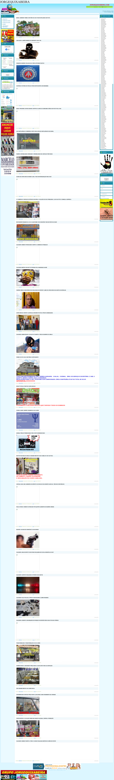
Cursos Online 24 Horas (52, 769)
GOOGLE (103, 185)
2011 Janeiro (103, 25)
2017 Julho (103, 102)
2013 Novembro (103, 59)
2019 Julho (103, 126)
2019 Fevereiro (103, 121)
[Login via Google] (9, 49)
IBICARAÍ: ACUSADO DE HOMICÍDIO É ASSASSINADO (27, 529)
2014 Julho (103, 67)
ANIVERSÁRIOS (11, 62)
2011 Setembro (103, 33)
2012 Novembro (103, 47)
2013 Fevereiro (103, 50)
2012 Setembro (103, 45)
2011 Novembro (103, 35)
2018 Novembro (103, 118)
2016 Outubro (103, 93)
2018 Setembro (103, 116)
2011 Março (103, 27)
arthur (33, 37)
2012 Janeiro (103, 37)
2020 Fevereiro (103, 133)
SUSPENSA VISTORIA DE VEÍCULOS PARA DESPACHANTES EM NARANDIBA (32, 85)
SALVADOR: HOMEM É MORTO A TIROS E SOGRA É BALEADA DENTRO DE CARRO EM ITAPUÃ (36, 741)
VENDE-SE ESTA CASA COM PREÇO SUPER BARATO (27, 357)
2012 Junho (103, 42)
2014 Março (103, 63)
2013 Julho (103, 55)
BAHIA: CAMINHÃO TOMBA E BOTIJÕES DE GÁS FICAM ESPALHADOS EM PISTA (33, 17)
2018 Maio (102, 112)
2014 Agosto (103, 68)
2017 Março (103, 98)
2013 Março (103, 51)
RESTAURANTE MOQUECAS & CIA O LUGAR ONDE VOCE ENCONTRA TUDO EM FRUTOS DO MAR (36, 222)
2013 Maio (102, 53)
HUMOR (4, 61)
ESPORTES (5, 57)
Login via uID (7, 46)
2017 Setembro (103, 104)
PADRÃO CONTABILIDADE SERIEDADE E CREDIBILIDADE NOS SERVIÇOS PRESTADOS (34, 154)
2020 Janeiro (103, 132)
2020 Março (103, 134)
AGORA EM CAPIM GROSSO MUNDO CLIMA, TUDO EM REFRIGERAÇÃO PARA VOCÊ (33, 176)
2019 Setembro (103, 128)
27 (7, 88)
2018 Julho (103, 114)
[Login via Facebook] (6, 49)
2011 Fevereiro (103, 26)
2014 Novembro (103, 71)
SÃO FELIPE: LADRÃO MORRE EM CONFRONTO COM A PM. (28, 40)
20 (7, 87)
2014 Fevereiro (103, 62)
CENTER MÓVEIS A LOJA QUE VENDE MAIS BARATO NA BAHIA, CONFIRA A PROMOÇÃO (34, 718)
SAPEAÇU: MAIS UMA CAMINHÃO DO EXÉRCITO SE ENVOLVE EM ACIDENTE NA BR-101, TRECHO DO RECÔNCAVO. (40, 484)
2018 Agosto (103, 115)
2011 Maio (102, 29)
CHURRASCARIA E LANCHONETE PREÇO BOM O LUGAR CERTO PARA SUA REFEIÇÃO (34, 665)
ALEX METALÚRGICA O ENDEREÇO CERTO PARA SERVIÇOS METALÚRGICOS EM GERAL (35, 131)
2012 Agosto (103, 44)
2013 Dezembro (103, 60)
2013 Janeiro (103, 49)
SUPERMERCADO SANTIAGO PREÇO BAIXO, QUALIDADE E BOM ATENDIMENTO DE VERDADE (36, 694)
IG (101, 191)
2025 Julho (103, 147)
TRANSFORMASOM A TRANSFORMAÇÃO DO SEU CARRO (28, 643)
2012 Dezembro (103, 48)
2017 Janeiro (103, 96)
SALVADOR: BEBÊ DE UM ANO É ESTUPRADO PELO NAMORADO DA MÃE (31, 267)
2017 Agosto (103, 103)
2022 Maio (102, 139)
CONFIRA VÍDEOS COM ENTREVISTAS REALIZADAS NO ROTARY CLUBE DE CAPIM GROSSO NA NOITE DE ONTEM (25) (41, 290)
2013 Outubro (103, 58)
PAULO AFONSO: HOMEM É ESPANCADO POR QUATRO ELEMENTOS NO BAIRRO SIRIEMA (35, 506)
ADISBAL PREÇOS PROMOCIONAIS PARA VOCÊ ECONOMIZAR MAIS (30, 433)
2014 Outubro (103, 70)
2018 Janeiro (103, 108)
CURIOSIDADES (11, 61)
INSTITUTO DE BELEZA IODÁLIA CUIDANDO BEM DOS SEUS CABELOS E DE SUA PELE (34, 455)
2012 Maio (102, 41)
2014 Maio (102, 65)
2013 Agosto (103, 56)
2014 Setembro (103, 69)
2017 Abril (102, 99)
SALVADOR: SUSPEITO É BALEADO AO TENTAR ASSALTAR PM (29, 574)
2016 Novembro (103, 94)
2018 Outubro (103, 117)
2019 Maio (102, 124)
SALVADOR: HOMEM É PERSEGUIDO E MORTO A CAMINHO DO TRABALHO (32, 244)
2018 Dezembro (103, 119)
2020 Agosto (103, 136)
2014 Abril (102, 64)
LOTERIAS (103, 196)
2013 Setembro (103, 57)
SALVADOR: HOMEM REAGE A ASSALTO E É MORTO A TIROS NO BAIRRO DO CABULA (34, 334)
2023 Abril (102, 140)
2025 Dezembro (103, 148)
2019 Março (103, 122)
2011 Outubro (103, 34)
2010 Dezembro (103, 24)
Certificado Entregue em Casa (61, 769)
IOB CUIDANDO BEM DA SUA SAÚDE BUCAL (25, 688)
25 (4, 88)
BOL (102, 188)
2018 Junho (103, 113)
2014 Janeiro (103, 61)
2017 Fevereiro (103, 97)
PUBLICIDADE (5, 64)
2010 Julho (103, 19)
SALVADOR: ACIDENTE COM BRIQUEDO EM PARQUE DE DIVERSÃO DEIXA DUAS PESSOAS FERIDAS (37, 620)
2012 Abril (102, 40)
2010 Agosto (103, 20)
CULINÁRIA (10, 60)
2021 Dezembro (103, 138)
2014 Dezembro (103, 72)
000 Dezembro (103, 18)
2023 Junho (103, 142)
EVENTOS (4, 60)
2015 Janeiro (103, 73)
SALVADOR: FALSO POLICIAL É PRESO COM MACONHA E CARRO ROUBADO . (32, 597)
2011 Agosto (103, 32)
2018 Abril (102, 111)
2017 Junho (103, 101)
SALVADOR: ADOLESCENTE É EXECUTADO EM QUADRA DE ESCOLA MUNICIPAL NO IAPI (35, 552)
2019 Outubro (103, 129)
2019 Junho (103, 125)
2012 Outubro (103, 46)
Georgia (33, 331)
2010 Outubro (103, 22)
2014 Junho (103, 66)
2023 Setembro (103, 143)
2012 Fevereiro (103, 38)
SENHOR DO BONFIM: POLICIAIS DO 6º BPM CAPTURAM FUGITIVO (30, 63)
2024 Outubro (103, 145)
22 (10, 87)
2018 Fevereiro (103, 109)
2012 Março (103, 39)
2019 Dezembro (103, 131)
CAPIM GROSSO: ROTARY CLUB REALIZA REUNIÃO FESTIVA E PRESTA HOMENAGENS (34, 312)
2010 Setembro (103, 21)
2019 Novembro (103, 130)
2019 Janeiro (103, 120)
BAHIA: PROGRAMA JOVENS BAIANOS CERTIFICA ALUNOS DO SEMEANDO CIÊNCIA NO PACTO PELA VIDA (38, 108)
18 (4, 87)
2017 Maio (102, 100)
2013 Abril (102, 52)
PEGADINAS (5, 66)
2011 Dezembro (103, 36)
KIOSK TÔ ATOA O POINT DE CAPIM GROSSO (25, 386)
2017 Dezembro (103, 107)
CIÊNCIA (4, 62)
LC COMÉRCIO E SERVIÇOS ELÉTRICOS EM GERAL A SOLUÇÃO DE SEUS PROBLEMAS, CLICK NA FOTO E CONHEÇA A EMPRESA (43, 199)
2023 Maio (102, 141)
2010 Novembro (103, 23)
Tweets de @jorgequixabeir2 (104, 198)
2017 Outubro (103, 105)
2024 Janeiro (103, 144)
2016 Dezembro (103, 95)
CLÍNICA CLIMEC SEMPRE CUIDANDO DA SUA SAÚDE (27, 410)
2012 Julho (103, 43)
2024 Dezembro (103, 146)
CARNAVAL (10, 64)
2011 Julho (103, 31)
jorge (34, 383)
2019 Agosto (103, 127)
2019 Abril (102, 123)
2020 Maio (102, 135)
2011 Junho (103, 30)
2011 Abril (102, 28)
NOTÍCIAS (10, 57)
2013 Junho (103, 54)
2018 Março (103, 110)
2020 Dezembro (103, 137)
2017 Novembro (103, 106)
